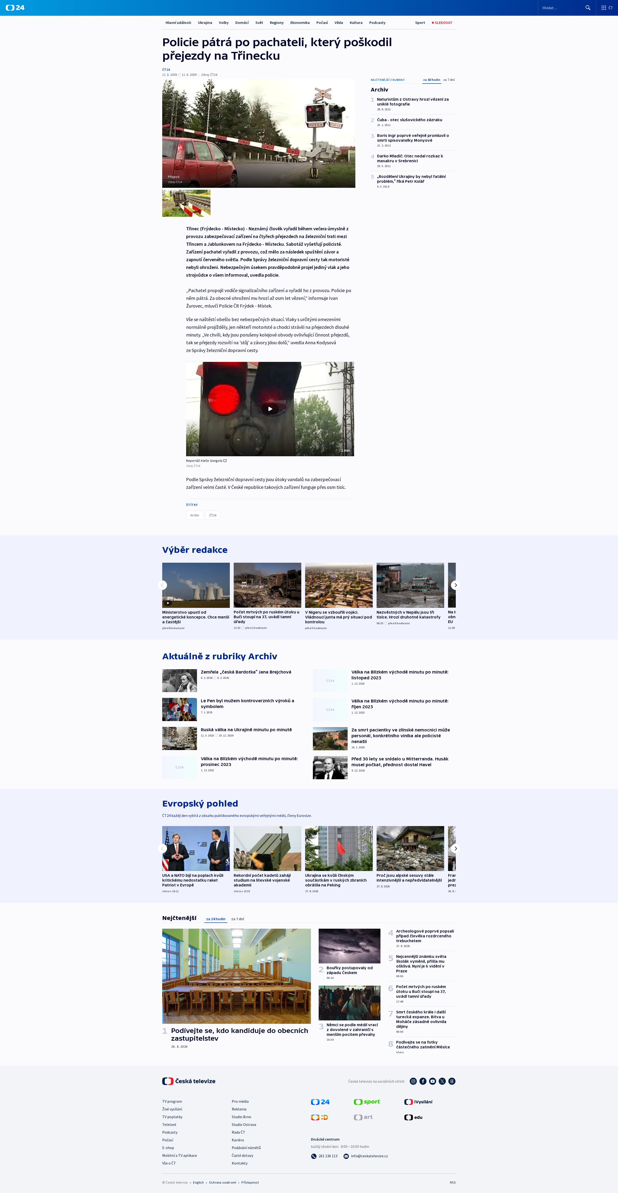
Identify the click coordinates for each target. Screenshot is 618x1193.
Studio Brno (241, 1116)
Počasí (322, 22)
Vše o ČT (169, 1163)
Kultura (356, 22)
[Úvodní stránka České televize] (189, 1081)
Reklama (239, 1109)
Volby (224, 22)
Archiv (194, 515)
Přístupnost (250, 1182)
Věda (339, 22)
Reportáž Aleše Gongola (204, 460)
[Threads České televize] (452, 1081)
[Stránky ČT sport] (367, 1101)
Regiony (277, 22)
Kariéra (238, 1139)
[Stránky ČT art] (363, 1117)
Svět (259, 22)
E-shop (168, 1147)
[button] (270, 409)
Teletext (169, 1124)
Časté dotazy (242, 1155)
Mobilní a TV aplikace (179, 1155)
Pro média (240, 1101)
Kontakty (239, 1163)
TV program (172, 1101)
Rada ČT (238, 1132)
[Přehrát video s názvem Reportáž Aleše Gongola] (270, 409)
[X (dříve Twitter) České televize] (442, 1081)
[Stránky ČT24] (320, 1101)
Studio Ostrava (244, 1124)
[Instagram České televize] (413, 1081)
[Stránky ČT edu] (413, 1117)
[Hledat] (588, 7)
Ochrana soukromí (222, 1182)
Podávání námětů (246, 1147)
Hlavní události (178, 22)
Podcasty (377, 22)
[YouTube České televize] (432, 1081)
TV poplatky (172, 1116)
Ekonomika (300, 22)
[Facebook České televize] (423, 1081)
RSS (453, 1182)
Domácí (242, 22)
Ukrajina (205, 22)
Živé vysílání (172, 1109)
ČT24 (166, 69)
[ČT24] (15, 8)
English (198, 1182)
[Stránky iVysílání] (418, 1101)
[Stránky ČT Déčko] (319, 1117)
